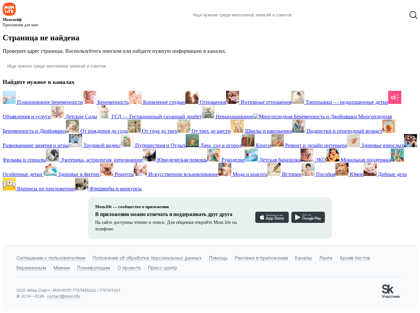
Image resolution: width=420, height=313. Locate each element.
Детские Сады (80, 116)
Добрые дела (392, 174)
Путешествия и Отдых (160, 145)
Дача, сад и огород (220, 145)
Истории (291, 174)
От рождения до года (103, 131)
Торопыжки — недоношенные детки (346, 102)
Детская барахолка (279, 160)
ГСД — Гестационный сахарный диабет (155, 116)
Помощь (218, 258)
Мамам (61, 267)
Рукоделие (232, 160)
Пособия (325, 174)
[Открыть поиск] (413, 15)
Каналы (303, 258)
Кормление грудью (163, 102)
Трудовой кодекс (101, 145)
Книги (263, 145)
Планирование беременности (49, 102)
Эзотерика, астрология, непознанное (101, 160)
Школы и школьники (268, 131)
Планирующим (93, 267)
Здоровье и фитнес (78, 174)
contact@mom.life (63, 296)
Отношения (212, 102)
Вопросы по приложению (45, 188)
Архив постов (355, 258)
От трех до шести (210, 131)
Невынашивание (234, 116)
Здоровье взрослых (382, 145)
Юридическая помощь (181, 160)
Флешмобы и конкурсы (115, 188)
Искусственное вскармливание (182, 174)
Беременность (112, 102)
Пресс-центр (162, 267)
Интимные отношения (265, 102)
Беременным (31, 267)
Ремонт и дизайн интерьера (315, 145)
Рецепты (123, 174)
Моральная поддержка (365, 160)
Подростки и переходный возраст (343, 131)
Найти (307, 15)
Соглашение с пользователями (50, 258)
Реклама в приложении (261, 258)
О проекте (129, 267)
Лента (325, 258)
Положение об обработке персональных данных (147, 258)
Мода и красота (249, 174)
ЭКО (320, 160)
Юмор (356, 174)
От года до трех (159, 131)
